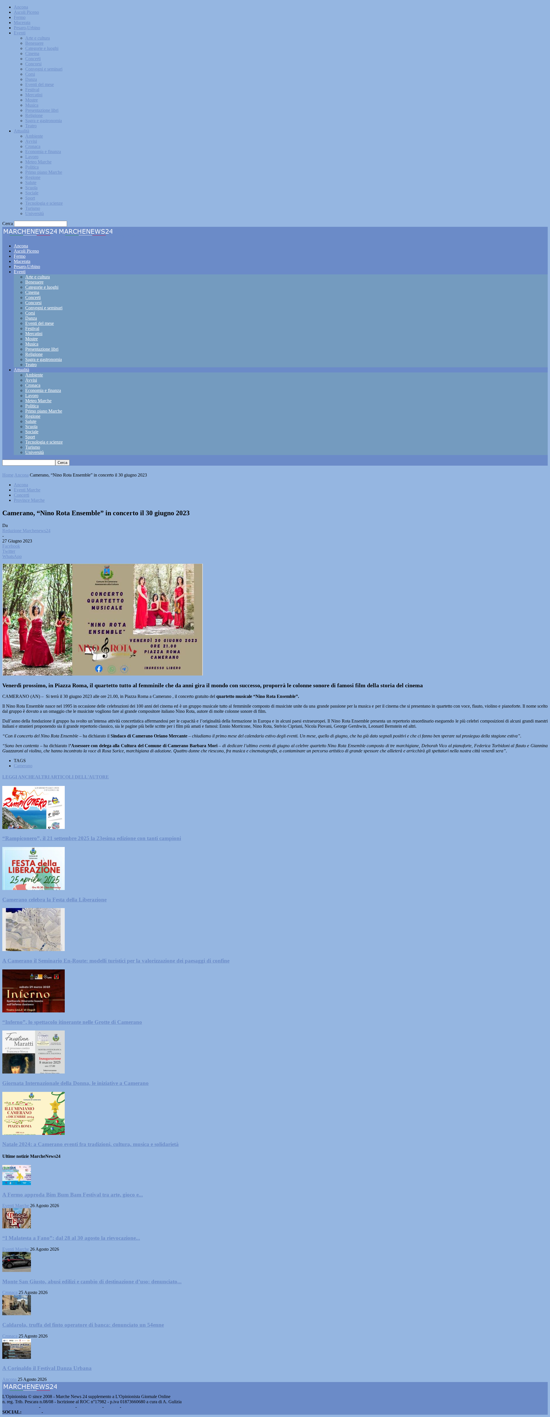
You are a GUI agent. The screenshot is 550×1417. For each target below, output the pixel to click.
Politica (32, 167)
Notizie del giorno (58, 1406)
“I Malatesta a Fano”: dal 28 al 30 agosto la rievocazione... (71, 1238)
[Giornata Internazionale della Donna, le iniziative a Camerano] (33, 1071)
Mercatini (33, 94)
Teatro (31, 125)
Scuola (31, 187)
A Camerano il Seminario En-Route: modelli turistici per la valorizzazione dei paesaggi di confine (115, 961)
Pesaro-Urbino (27, 27)
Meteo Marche (38, 161)
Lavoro (31, 156)
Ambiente (34, 136)
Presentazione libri (41, 110)
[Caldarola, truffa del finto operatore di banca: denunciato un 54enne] (16, 1313)
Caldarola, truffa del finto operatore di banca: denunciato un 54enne (83, 1325)
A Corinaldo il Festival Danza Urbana (47, 1368)
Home (7, 475)
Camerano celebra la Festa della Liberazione (54, 900)
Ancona (21, 7)
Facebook (31, 1412)
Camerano (23, 765)
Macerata (22, 22)
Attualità (21, 130)
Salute (30, 182)
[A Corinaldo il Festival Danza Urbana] (16, 1357)
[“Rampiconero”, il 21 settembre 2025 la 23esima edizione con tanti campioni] (33, 827)
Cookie (128, 1406)
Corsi (30, 74)
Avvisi (31, 141)
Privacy (112, 1406)
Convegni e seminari (43, 69)
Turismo (32, 208)
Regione (32, 177)
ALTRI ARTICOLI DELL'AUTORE (72, 776)
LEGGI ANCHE (18, 776)
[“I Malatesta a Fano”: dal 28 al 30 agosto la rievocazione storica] (16, 1226)
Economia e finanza (43, 151)
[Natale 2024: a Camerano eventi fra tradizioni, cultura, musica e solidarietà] (33, 1133)
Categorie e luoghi (41, 48)
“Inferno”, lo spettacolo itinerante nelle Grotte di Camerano (72, 1022)
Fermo (19, 17)
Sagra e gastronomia (43, 120)
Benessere (34, 43)
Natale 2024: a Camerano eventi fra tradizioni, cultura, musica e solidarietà (90, 1144)
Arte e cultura (37, 38)
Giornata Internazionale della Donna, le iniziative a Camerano (75, 1083)
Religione (34, 115)
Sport (30, 198)
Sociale (31, 192)
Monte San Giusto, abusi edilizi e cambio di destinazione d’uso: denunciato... (92, 1282)
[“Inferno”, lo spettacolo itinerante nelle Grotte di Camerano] (33, 1010)
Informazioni (89, 1406)
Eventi (19, 32)
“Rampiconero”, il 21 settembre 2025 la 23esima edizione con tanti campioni (91, 838)
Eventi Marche (27, 489)
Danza (31, 79)
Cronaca (32, 146)
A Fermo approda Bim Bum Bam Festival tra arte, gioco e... (72, 1195)
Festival (32, 89)
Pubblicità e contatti (20, 1406)
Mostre (31, 99)
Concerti (33, 58)
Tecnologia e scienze (44, 203)
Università (34, 213)
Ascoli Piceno (26, 12)
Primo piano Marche (43, 172)
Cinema (32, 53)
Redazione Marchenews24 (26, 530)
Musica (31, 105)
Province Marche (29, 500)
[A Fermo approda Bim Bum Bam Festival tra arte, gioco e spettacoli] (16, 1183)
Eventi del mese (39, 84)
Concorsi (33, 63)
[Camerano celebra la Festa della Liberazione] (33, 888)
